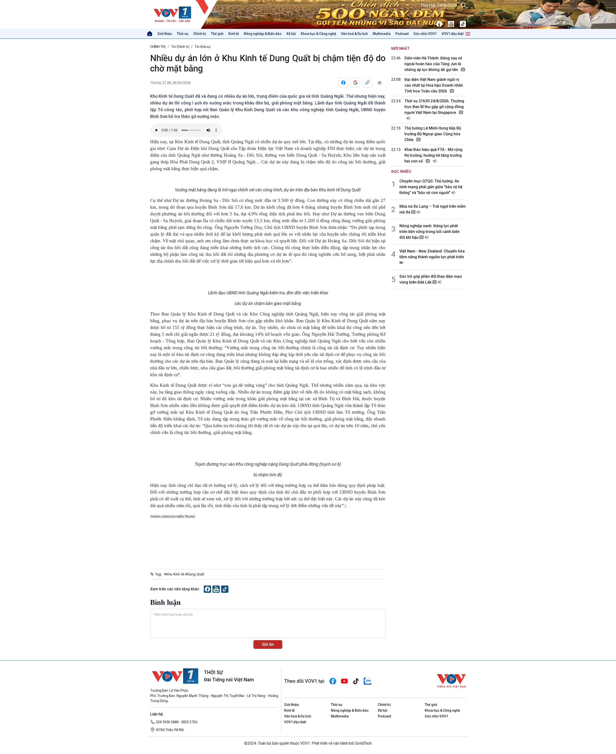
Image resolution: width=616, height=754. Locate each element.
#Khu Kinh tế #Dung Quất (184, 574)
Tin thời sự (203, 47)
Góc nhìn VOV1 (425, 34)
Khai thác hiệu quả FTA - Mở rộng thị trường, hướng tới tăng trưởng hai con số (433, 155)
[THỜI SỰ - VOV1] (184, 14)
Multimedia (382, 34)
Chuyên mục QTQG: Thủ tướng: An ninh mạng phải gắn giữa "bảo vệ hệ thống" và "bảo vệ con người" (430, 187)
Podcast (402, 34)
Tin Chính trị (180, 47)
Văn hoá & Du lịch (354, 34)
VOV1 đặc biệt (452, 34)
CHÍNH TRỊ (158, 47)
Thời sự (182, 34)
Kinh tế (233, 34)
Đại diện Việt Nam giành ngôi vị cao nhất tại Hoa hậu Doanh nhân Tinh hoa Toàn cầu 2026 (433, 85)
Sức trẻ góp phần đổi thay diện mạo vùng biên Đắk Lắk (430, 279)
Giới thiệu (164, 34)
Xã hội (291, 34)
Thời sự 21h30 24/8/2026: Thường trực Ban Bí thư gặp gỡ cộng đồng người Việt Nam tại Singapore (434, 107)
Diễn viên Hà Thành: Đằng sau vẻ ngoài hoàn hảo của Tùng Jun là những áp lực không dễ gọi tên (433, 64)
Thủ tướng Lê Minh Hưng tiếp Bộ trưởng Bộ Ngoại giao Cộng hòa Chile (432, 134)
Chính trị (199, 34)
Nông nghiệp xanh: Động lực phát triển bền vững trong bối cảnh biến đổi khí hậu (429, 232)
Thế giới (217, 34)
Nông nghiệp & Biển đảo (263, 34)
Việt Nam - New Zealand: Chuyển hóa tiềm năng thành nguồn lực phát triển (432, 254)
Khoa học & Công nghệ (318, 34)
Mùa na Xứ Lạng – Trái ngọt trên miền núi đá (432, 209)
